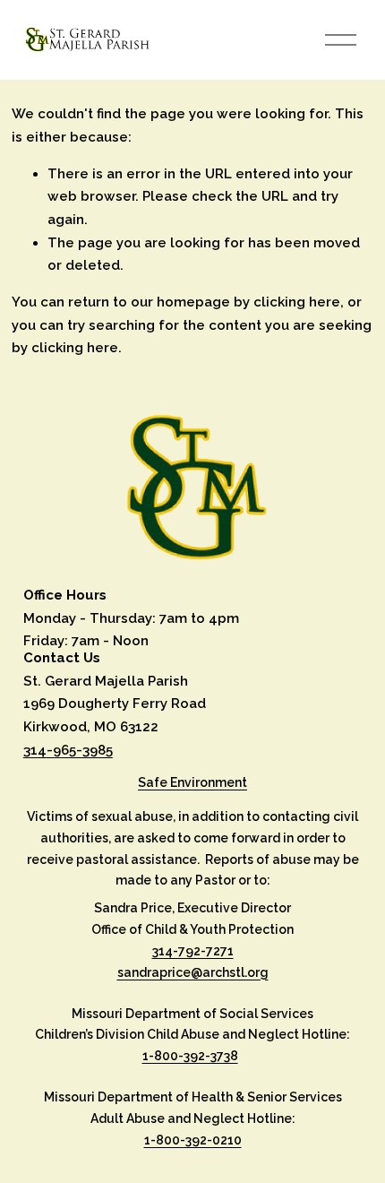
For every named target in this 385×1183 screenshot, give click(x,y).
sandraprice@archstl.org (193, 972)
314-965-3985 (68, 750)
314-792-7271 (193, 951)
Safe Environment (192, 782)
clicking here (296, 302)
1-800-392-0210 (193, 1140)
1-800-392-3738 (190, 1056)
